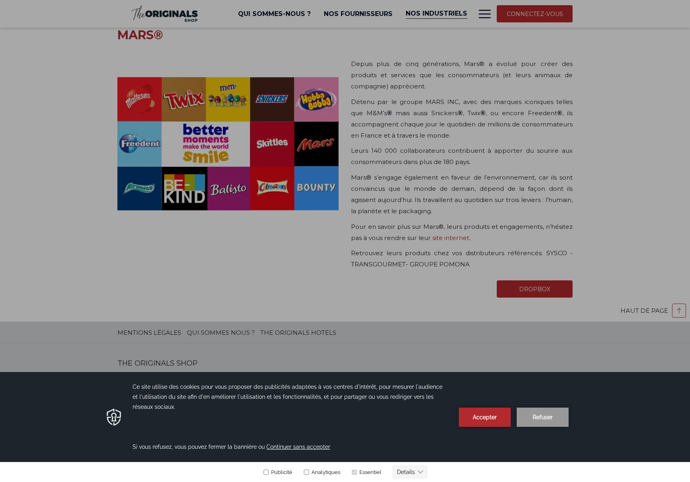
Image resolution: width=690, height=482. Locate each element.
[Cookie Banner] (345, 427)
